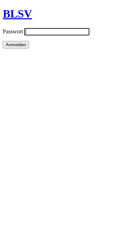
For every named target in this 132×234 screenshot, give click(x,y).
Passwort (13, 31)
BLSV (17, 13)
